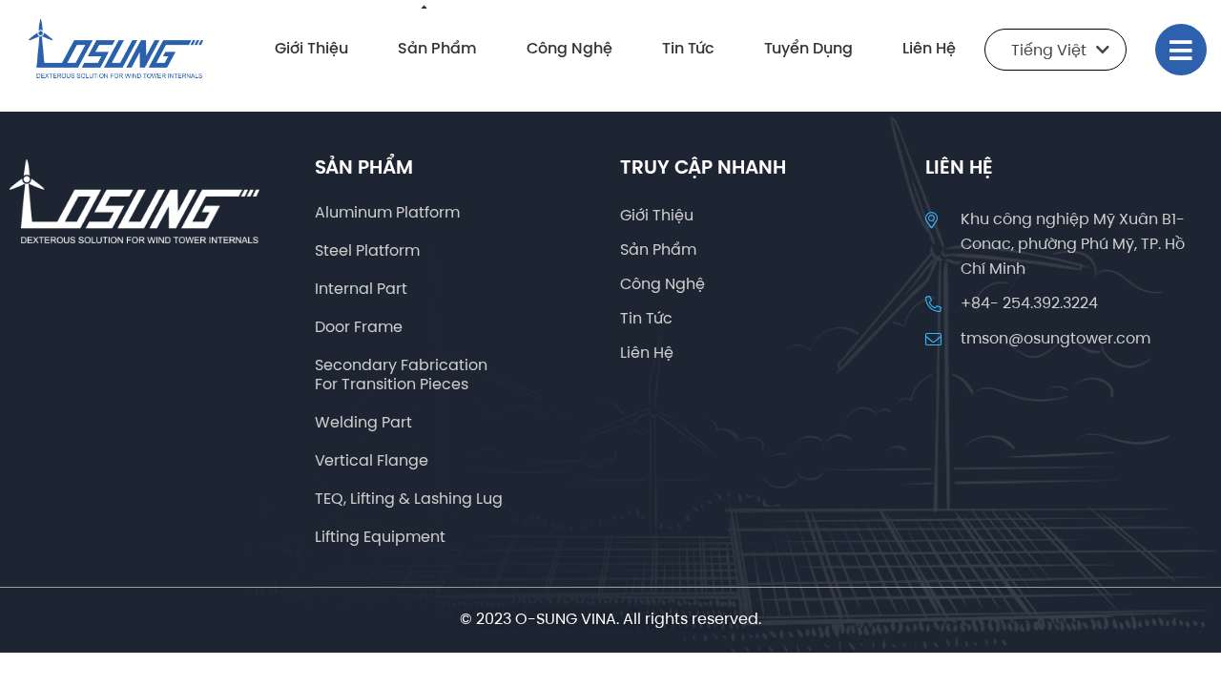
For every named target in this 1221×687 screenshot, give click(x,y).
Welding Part (363, 423)
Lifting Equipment (380, 538)
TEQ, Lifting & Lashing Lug (409, 499)
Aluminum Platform (387, 213)
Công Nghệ (569, 49)
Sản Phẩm (437, 49)
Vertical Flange (371, 461)
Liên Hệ (929, 49)
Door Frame (359, 328)
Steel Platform (367, 251)
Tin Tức (688, 49)
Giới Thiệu (311, 49)
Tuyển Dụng (808, 49)
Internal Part (361, 289)
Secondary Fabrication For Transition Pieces (401, 375)
